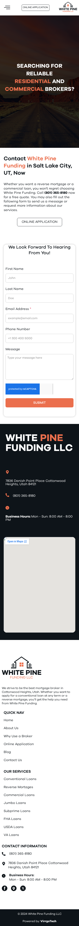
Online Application (19, 744)
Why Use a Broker (18, 736)
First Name (15, 269)
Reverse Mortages (18, 787)
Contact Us (13, 760)
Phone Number (18, 329)
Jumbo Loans (15, 803)
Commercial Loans (19, 795)
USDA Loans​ (14, 827)
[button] (7, 7)
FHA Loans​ (12, 819)
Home (8, 720)
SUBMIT (39, 402)
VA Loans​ (11, 835)
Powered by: (39, 921)
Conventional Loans (20, 779)
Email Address (18, 309)
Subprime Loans (17, 811)
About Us (11, 728)
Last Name (15, 289)
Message (13, 349)
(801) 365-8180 (20, 853)
